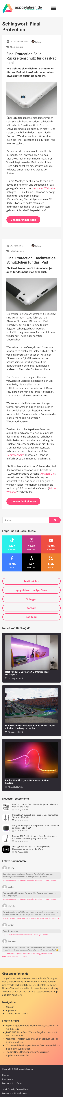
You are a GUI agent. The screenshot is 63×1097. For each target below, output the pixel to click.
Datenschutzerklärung (17, 1013)
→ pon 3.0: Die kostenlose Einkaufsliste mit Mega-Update (25, 935)
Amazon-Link (48, 473)
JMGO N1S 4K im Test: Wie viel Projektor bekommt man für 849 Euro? (35, 805)
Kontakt (32, 608)
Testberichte (31, 581)
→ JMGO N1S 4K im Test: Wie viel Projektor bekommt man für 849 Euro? (30, 918)
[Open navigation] (53, 8)
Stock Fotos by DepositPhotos (15, 1089)
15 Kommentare (17, 251)
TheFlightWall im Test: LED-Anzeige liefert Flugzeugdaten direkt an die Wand (31, 848)
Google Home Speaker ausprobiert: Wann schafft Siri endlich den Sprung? (36, 826)
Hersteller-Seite (15, 455)
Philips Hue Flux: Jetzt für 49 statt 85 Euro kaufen (27, 781)
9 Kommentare (16, 46)
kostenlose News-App (46, 991)
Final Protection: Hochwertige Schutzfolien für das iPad (31, 260)
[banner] (22, 8)
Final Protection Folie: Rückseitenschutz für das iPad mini (31, 58)
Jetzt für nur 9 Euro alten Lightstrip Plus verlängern (26, 673)
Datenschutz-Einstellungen (14, 1093)
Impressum (11, 1010)
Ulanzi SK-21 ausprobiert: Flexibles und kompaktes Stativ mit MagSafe (35, 816)
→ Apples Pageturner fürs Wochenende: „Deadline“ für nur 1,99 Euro (29, 880)
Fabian (38, 42)
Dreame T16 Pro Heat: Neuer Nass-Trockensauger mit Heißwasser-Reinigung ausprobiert (34, 837)
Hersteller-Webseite (43, 188)
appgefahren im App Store (32, 590)
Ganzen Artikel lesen (23, 219)
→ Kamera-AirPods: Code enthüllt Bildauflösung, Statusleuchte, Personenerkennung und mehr (27, 955)
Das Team (31, 617)
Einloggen (31, 599)
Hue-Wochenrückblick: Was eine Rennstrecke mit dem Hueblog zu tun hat (30, 727)
